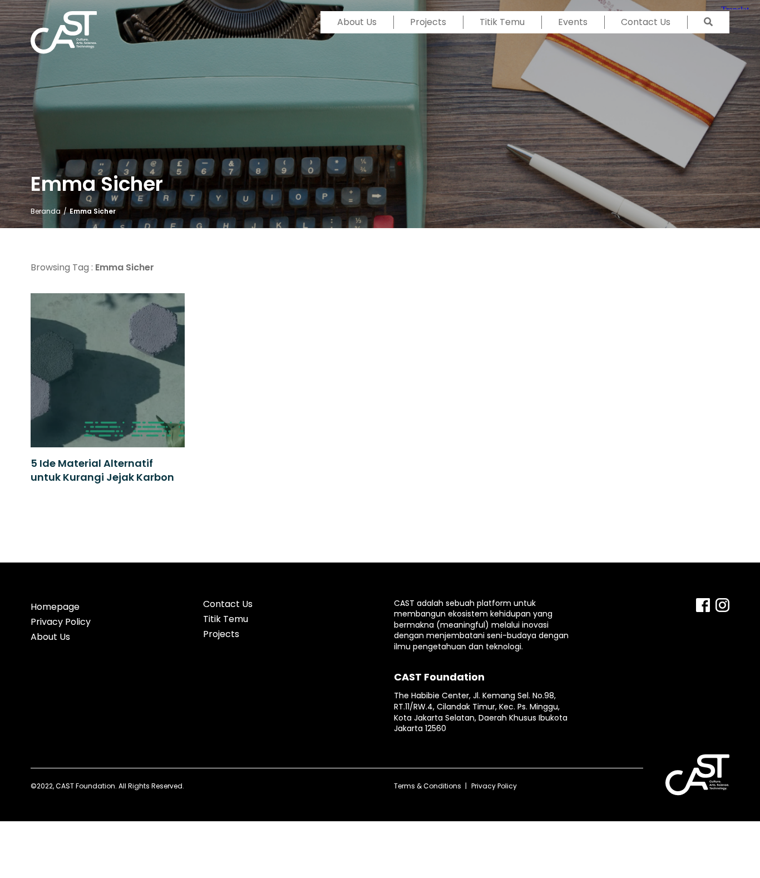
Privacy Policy (61, 621)
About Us (357, 22)
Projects (428, 22)
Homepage (55, 606)
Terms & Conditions (427, 786)
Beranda (46, 211)
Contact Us (645, 22)
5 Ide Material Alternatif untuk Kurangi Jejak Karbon (103, 470)
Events (573, 22)
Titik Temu (502, 22)
